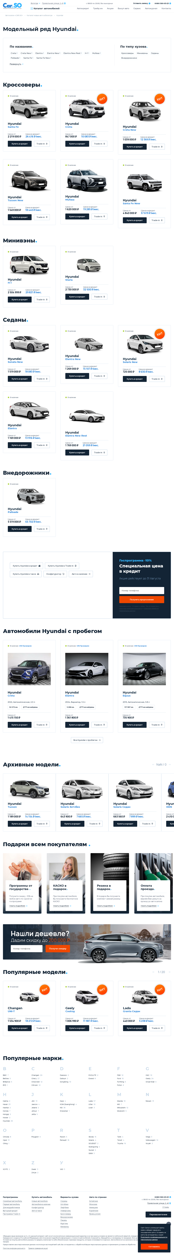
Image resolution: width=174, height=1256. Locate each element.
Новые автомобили (40, 1201)
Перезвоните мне (158, 1214)
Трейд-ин (98, 8)
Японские (93, 1204)
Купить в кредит (20, 143)
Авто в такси (37, 1211)
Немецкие (93, 1207)
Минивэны (142, 53)
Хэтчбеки (64, 1204)
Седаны (155, 53)
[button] (153, 764)
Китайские (93, 1201)
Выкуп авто (123, 8)
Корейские (93, 1211)
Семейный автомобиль (12, 1201)
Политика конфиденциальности (14, 1248)
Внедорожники (129, 58)
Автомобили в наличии (41, 1204)
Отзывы (165, 1207)
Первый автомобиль (11, 1204)
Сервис (137, 8)
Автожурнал (151, 8)
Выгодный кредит (10, 1211)
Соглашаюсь (154, 1246)
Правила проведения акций (38, 1248)
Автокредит (83, 8)
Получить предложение (142, 599)
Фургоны (64, 1223)
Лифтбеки (64, 1207)
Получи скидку (57, 948)
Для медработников (11, 1207)
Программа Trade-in (11, 1214)
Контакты (166, 8)
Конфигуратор (38, 1207)
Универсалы (65, 1211)
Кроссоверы (127, 53)
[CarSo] (17, 6)
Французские (94, 1214)
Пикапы (63, 1220)
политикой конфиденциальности (130, 609)
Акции (110, 8)
